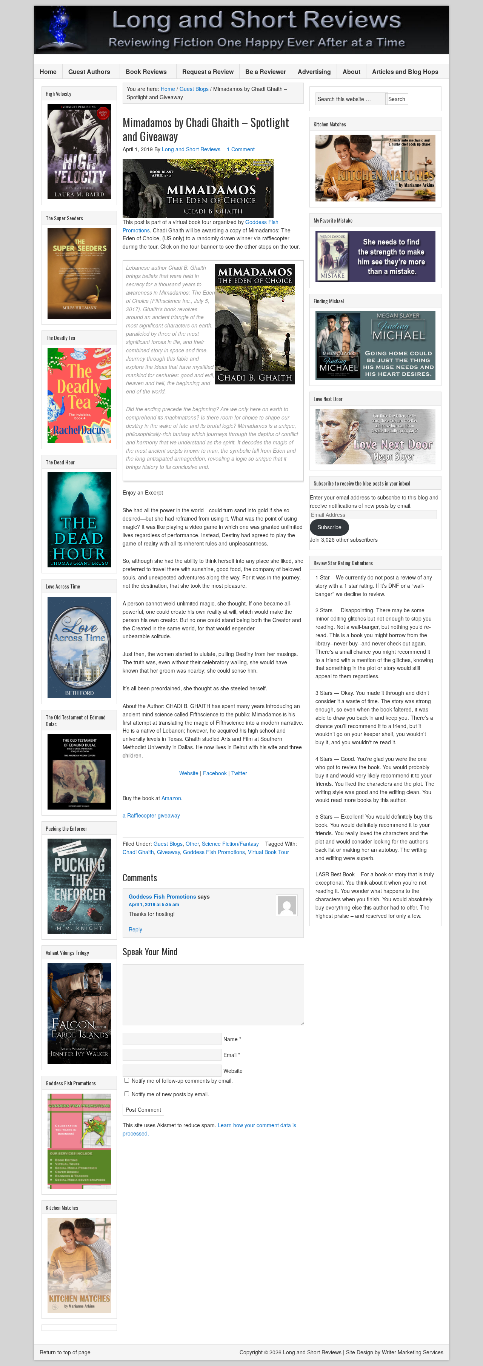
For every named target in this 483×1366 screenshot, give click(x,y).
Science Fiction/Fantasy (230, 843)
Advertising (314, 71)
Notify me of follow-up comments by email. (182, 1080)
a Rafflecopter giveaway (151, 815)
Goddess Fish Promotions (214, 852)
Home (48, 71)
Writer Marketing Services (412, 1352)
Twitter (239, 773)
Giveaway (168, 852)
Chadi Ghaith (138, 852)
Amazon (171, 798)
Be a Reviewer (265, 71)
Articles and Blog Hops (402, 72)
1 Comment (241, 149)
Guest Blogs (168, 843)
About (351, 71)
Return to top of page (65, 1352)
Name (230, 1039)
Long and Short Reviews (241, 30)
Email (230, 1055)
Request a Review (208, 71)
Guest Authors (86, 72)
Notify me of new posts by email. (170, 1094)
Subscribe (329, 527)
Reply (135, 929)
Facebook (215, 773)
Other (192, 843)
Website (188, 773)
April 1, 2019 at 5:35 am (154, 904)
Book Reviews (143, 72)
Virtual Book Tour (268, 852)
